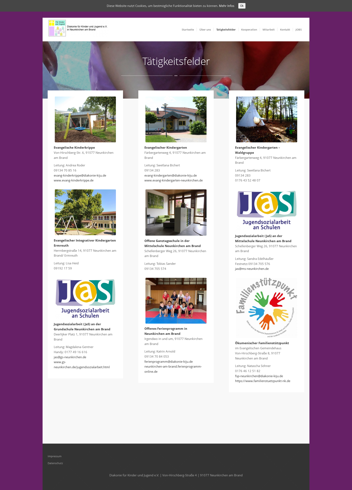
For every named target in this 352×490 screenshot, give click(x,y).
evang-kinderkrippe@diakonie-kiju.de (80, 175)
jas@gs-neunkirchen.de (70, 357)
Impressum (55, 456)
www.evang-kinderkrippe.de (74, 180)
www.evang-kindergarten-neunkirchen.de (173, 180)
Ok (242, 5)
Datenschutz (55, 463)
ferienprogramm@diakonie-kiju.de (168, 361)
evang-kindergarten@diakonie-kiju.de (170, 175)
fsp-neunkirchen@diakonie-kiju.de (259, 376)
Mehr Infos (226, 6)
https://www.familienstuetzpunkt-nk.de (262, 381)
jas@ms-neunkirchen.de (252, 269)
